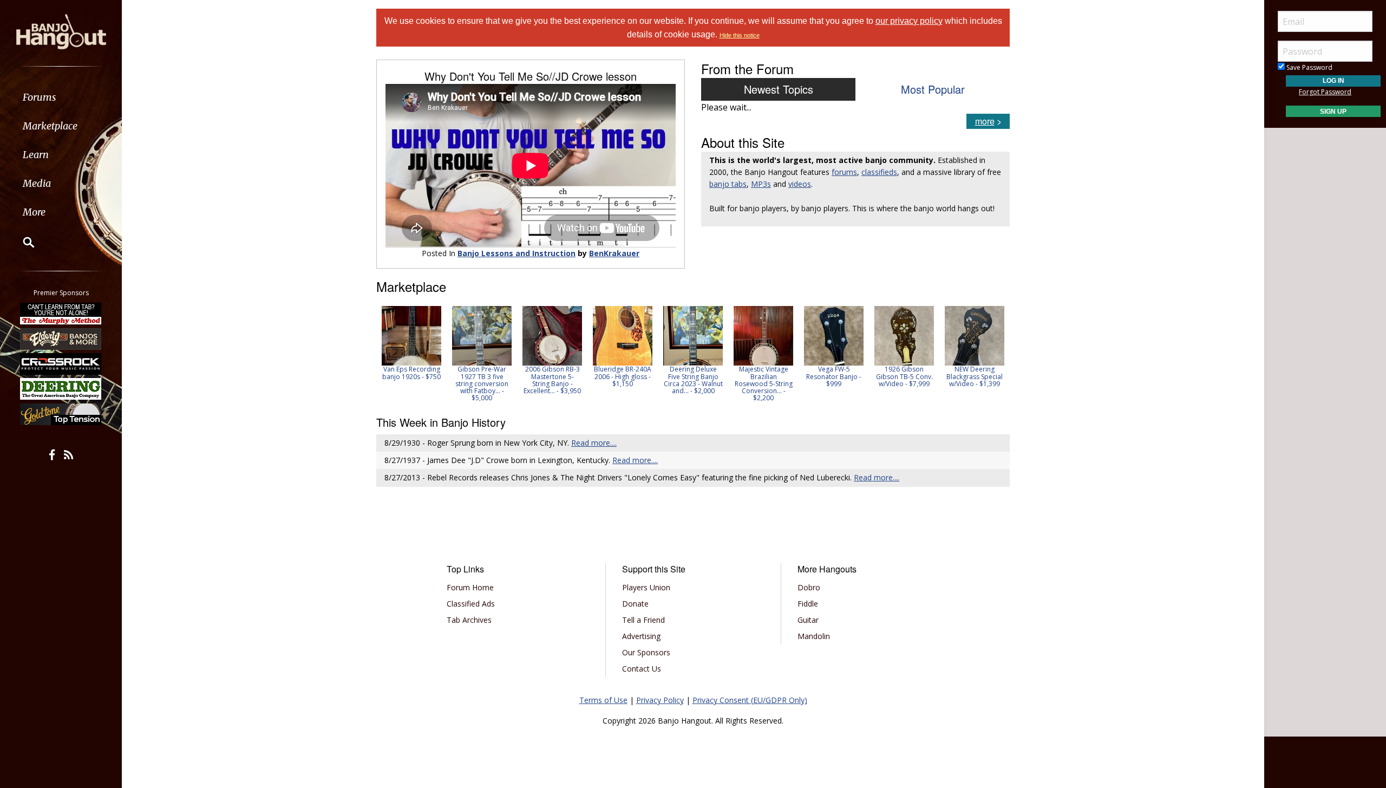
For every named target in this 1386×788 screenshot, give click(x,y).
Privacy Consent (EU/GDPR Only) (749, 700)
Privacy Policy (660, 700)
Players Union (646, 587)
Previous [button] (381, 353)
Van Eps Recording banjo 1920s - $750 (411, 372)
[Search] (21, 242)
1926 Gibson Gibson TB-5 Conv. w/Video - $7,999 (904, 376)
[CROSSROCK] (61, 363)
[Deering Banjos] (61, 388)
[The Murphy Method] (61, 313)
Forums (39, 97)
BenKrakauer (614, 253)
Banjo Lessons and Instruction (516, 253)
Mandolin (813, 636)
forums (844, 172)
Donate (635, 603)
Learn (36, 154)
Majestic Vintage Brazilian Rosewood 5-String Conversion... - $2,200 (764, 383)
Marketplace (50, 126)
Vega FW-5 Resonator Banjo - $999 (833, 376)
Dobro (808, 587)
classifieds (879, 172)
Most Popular (933, 89)
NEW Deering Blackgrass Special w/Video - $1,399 (974, 376)
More (34, 212)
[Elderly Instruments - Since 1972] (61, 338)
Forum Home (470, 587)
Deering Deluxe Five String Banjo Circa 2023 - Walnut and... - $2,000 (693, 379)
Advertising (641, 636)
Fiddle (807, 603)
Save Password (1308, 67)
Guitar (808, 620)
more (985, 121)
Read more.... (594, 443)
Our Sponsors (646, 652)
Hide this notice (740, 35)
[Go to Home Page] (61, 31)
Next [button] (994, 353)
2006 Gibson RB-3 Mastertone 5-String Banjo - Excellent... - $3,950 (552, 379)
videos (799, 184)
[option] (411, 343)
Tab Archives (469, 620)
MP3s (761, 184)
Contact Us (641, 668)
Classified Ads (471, 603)
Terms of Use (603, 700)
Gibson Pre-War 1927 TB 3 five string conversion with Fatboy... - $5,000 (481, 383)
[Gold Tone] (61, 414)
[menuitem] (61, 97)
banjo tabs (728, 184)
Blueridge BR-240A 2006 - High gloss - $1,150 (622, 376)
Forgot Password (1325, 91)
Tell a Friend (643, 620)
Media (37, 183)
